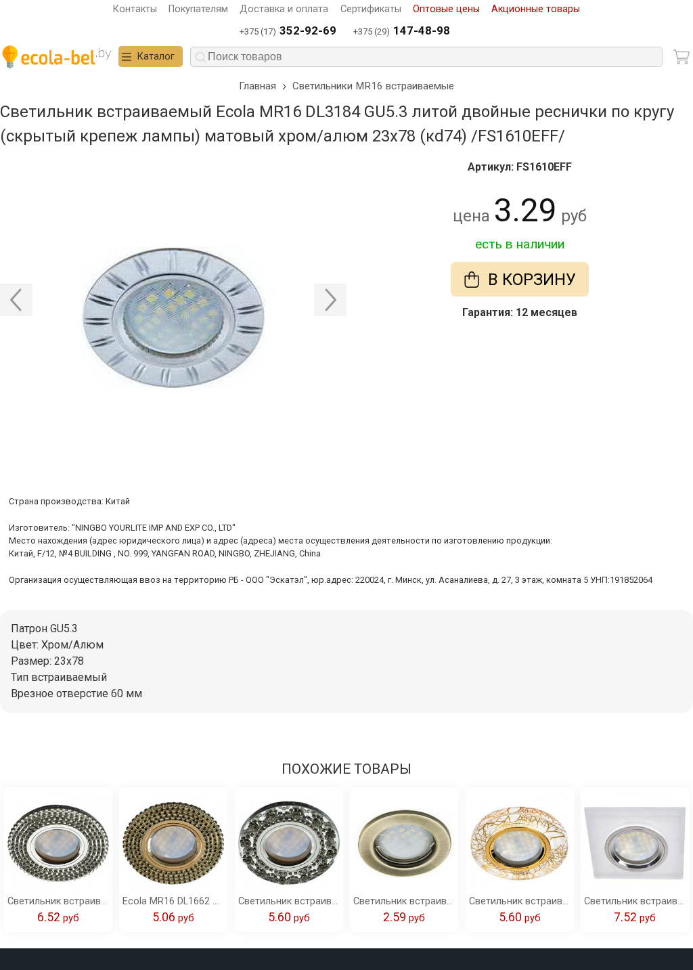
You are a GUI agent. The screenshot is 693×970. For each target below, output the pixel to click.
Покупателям (198, 9)
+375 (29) (401, 30)
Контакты (135, 9)
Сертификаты (370, 9)
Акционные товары (535, 9)
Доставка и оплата (284, 9)
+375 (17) (288, 30)
